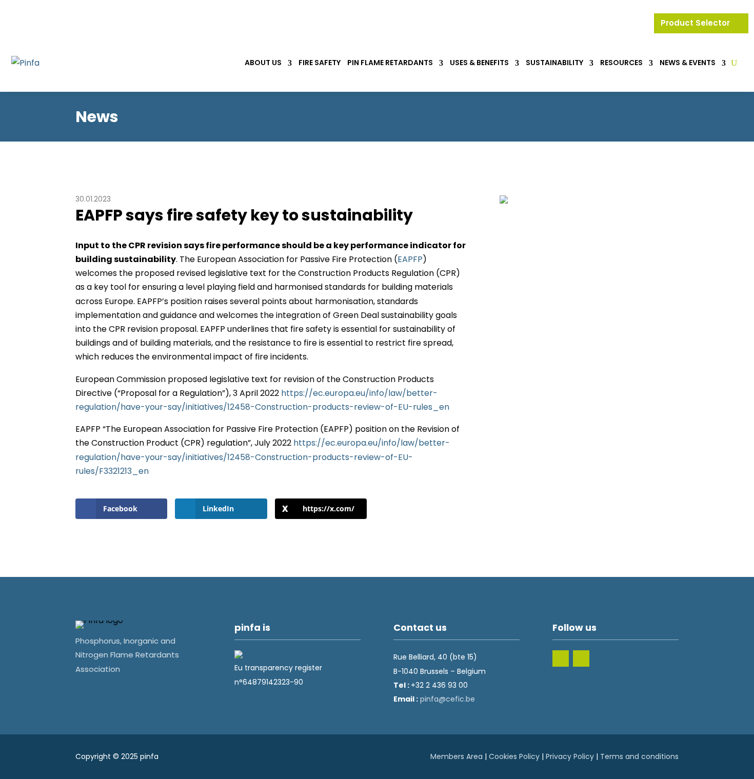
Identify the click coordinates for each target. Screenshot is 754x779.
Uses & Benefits (479, 62)
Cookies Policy (514, 756)
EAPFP (410, 259)
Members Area (456, 756)
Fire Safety (320, 62)
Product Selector (696, 22)
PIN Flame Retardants (390, 62)
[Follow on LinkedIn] (560, 658)
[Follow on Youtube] (581, 658)
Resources (621, 62)
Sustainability (554, 62)
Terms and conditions (639, 756)
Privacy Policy (570, 756)
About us (263, 62)
